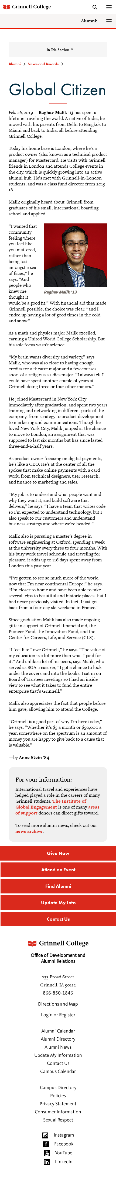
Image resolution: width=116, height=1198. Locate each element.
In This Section (58, 49)
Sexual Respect (58, 1120)
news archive (29, 831)
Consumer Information (58, 1112)
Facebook (63, 1144)
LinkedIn (64, 1161)
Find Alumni (58, 886)
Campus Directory (58, 1087)
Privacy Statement (58, 1104)
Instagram (64, 1135)
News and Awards (43, 63)
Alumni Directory (58, 1039)
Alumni (15, 63)
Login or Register (58, 1015)
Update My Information (58, 1055)
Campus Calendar (58, 1071)
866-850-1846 (58, 993)
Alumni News (58, 1047)
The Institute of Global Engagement (50, 804)
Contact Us (58, 919)
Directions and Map (58, 1004)
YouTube (63, 1153)
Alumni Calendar (58, 1031)
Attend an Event (58, 869)
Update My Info (58, 902)
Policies (58, 1095)
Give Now (58, 853)
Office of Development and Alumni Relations (58, 958)
